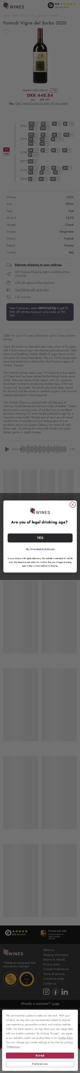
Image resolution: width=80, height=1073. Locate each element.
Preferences (40, 1064)
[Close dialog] (73, 504)
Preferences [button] (13, 1047)
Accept (40, 1055)
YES (40, 538)
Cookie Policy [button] (65, 1038)
